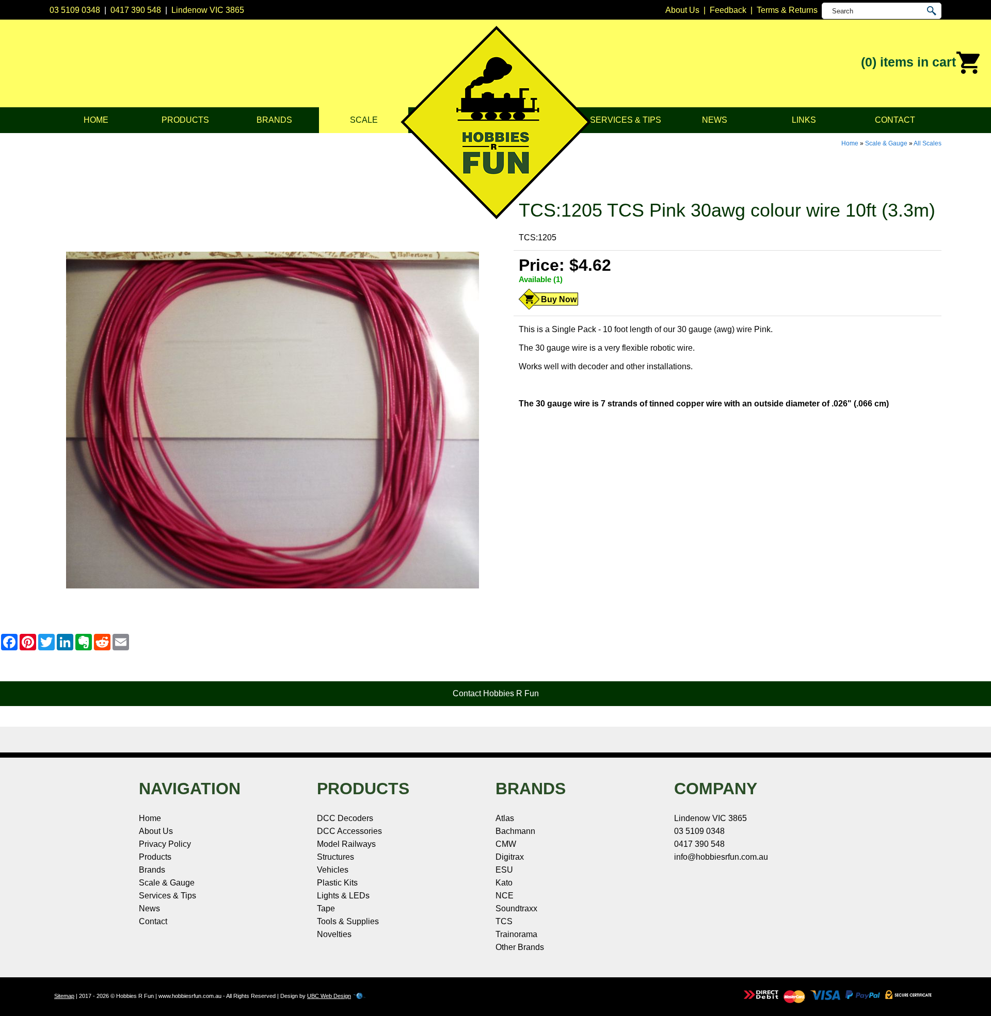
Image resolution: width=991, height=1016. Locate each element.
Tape (326, 908)
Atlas (505, 818)
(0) (908, 62)
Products (185, 120)
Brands (274, 120)
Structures (335, 857)
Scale (364, 120)
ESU (504, 869)
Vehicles (332, 869)
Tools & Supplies (348, 921)
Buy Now (559, 299)
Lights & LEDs (343, 895)
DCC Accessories (349, 831)
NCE (505, 895)
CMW (506, 844)
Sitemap (64, 996)
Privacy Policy (165, 844)
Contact (895, 120)
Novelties (334, 934)
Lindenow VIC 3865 (207, 10)
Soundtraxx (516, 908)
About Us (156, 831)
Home (96, 120)
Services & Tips (625, 120)
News (714, 120)
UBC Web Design (329, 996)
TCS (504, 921)
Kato (504, 882)
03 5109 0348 (75, 10)
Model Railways (346, 844)
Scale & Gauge (886, 143)
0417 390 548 (135, 10)
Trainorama (516, 934)
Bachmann (515, 831)
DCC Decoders (345, 818)
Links (804, 120)
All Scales (927, 143)
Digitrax (510, 857)
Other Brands (520, 947)
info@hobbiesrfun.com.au (721, 857)
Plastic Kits (337, 882)
